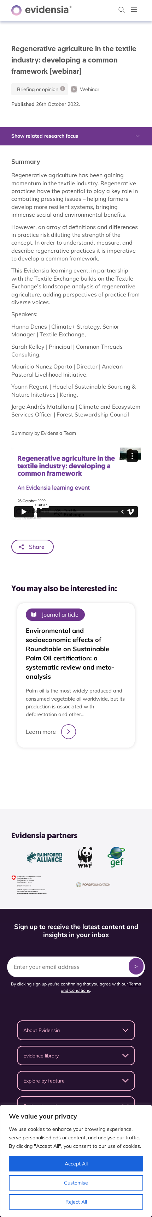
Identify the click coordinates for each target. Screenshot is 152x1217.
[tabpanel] (76, 675)
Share (37, 546)
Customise (76, 1183)
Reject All (76, 1202)
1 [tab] (65, 764)
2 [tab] (72, 764)
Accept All (76, 1164)
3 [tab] (79, 764)
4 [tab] (86, 764)
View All (72, 782)
